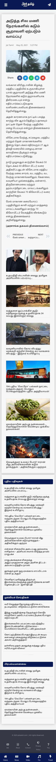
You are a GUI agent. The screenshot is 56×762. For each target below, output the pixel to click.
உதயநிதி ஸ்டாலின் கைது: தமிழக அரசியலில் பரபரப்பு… (26, 277)
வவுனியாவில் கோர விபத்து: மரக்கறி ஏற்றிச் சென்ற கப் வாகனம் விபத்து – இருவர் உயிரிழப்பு (27, 351)
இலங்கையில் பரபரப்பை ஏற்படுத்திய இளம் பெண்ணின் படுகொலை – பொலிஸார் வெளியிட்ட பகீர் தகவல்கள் (25, 626)
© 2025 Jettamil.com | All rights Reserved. (28, 735)
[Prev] (25, 591)
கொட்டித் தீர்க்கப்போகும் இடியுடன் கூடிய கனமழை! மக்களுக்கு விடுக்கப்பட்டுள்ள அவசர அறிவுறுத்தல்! (25, 637)
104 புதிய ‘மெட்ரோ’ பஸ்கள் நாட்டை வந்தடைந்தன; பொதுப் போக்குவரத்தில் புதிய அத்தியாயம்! (27, 389)
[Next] (31, 591)
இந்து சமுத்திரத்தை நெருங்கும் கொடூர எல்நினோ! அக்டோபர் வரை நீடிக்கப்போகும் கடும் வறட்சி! (27, 615)
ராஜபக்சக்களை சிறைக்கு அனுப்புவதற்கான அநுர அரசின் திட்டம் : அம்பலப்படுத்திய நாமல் (25, 563)
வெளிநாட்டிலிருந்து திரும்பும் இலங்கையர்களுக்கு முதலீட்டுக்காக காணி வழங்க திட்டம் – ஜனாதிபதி (27, 582)
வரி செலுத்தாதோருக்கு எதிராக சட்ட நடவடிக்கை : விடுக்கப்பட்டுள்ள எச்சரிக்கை (27, 605)
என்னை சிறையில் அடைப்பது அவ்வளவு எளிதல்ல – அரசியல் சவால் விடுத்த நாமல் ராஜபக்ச (26, 552)
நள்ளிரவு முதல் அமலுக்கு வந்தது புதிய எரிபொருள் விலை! (25, 647)
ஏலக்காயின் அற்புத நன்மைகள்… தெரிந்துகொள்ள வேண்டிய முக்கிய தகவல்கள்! (27, 427)
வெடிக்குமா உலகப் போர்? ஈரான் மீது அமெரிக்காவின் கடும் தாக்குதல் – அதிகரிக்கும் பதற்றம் (26, 465)
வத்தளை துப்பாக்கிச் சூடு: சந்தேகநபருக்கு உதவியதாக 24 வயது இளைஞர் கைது (24, 313)
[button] (19, 78)
